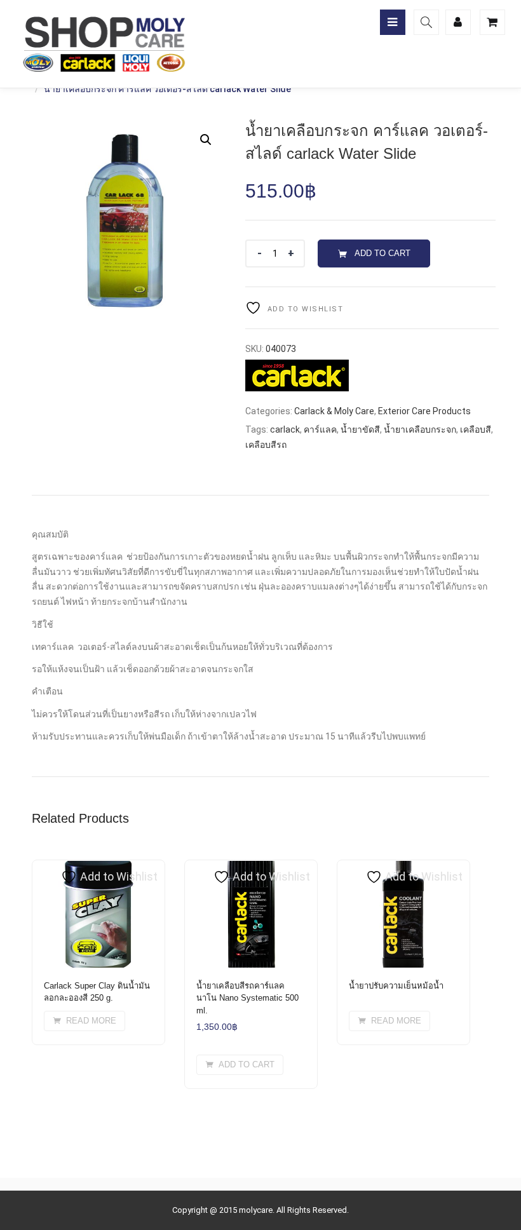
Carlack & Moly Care (334, 411)
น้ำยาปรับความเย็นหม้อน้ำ (396, 985)
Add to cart (382, 253)
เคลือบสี (475, 429)
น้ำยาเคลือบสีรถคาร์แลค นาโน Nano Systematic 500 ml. (247, 998)
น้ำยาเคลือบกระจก (420, 429)
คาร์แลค (320, 429)
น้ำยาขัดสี (360, 429)
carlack (285, 429)
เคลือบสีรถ (266, 445)
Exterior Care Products (424, 411)
